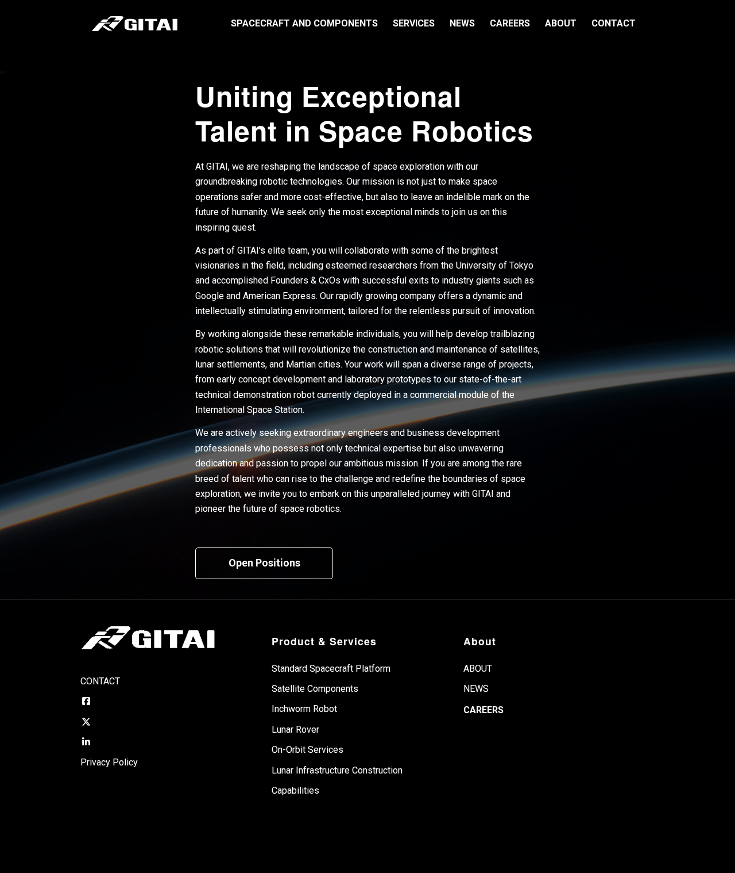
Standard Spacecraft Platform (331, 668)
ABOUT (477, 668)
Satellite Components (315, 688)
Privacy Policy (109, 762)
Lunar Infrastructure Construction (337, 770)
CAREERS (483, 709)
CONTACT (100, 681)
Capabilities (295, 790)
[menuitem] (304, 23)
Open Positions (264, 563)
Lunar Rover (295, 729)
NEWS (476, 688)
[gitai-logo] (134, 23)
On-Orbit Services (307, 749)
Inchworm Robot (304, 708)
